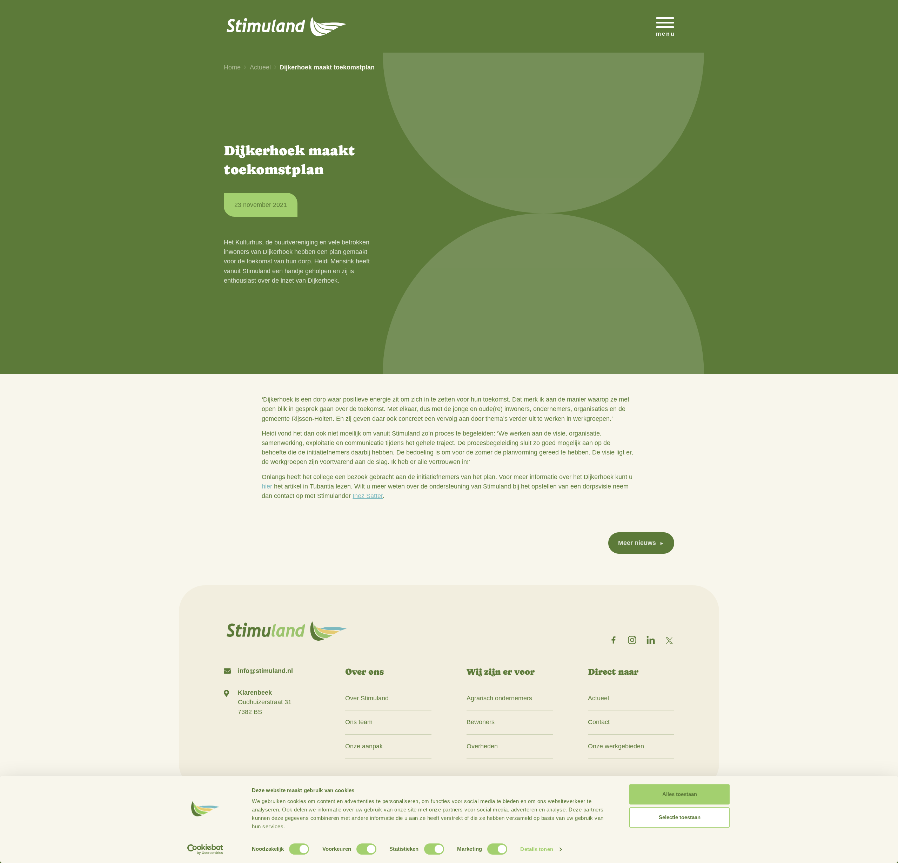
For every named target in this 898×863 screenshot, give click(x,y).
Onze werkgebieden (616, 746)
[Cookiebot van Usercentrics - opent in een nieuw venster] (205, 849)
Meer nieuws (637, 542)
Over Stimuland (367, 698)
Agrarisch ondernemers (499, 698)
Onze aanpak (364, 746)
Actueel (260, 67)
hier (267, 486)
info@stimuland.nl (265, 670)
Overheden (482, 746)
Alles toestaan (679, 794)
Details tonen (536, 849)
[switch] (366, 849)
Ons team (359, 722)
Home (232, 67)
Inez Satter (368, 495)
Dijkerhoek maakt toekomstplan (327, 67)
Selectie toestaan (680, 817)
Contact (599, 722)
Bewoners (481, 722)
